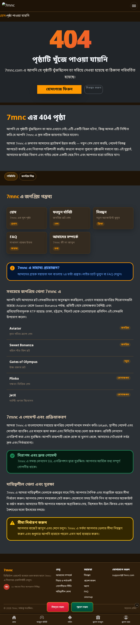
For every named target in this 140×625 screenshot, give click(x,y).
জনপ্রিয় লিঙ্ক (28, 176)
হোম (3, 16)
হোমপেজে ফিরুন (59, 89)
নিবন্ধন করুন (93, 88)
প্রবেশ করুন (90, 580)
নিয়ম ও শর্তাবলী (64, 580)
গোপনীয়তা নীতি (64, 586)
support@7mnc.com (123, 575)
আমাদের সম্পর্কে (64, 575)
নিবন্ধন (87, 575)
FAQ (86, 591)
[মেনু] (134, 6)
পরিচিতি (11, 176)
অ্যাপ (86, 586)
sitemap (88, 597)
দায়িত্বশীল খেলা (63, 591)
